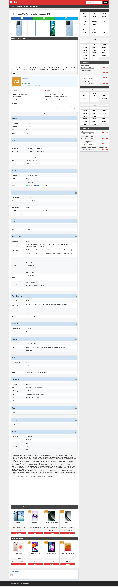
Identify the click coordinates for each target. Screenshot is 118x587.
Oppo (94, 35)
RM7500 (104, 42)
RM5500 (94, 50)
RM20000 (85, 118)
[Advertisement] (44, 54)
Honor (84, 27)
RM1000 (85, 42)
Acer (85, 93)
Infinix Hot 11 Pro (85, 81)
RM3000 (85, 53)
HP (94, 95)
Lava (94, 16)
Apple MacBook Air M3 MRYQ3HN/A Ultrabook (94, 147)
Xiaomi (104, 32)
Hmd (85, 24)
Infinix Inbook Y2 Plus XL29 (88, 136)
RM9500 (104, 55)
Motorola (94, 21)
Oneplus (94, 32)
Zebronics (104, 98)
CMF (85, 19)
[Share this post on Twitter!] (66, 19)
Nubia (94, 29)
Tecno (104, 27)
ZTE (104, 35)
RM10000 (85, 108)
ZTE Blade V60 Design (87, 70)
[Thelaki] (19, 3)
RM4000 (85, 58)
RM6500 (94, 55)
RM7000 (94, 58)
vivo (104, 29)
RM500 (13, 73)
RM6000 (94, 53)
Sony (104, 21)
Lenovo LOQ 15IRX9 (86, 142)
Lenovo (94, 19)
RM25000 (85, 124)
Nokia (94, 24)
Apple (84, 13)
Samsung (104, 19)
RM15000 (85, 113)
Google (85, 21)
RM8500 (104, 50)
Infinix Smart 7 (85, 76)
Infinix (84, 32)
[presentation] (77, 28)
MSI (104, 93)
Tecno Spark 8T (85, 65)
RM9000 (104, 53)
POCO (104, 13)
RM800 (104, 44)
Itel (94, 13)
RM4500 (94, 42)
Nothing (94, 27)
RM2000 (85, 47)
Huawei (85, 29)
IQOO (84, 35)
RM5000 (94, 47)
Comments (15, 571)
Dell (85, 101)
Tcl (104, 24)
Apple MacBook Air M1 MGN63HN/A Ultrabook (94, 131)
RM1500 (85, 44)
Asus (84, 16)
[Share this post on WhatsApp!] (44, 19)
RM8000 (104, 47)
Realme (104, 16)
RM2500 (85, 50)
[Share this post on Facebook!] (22, 19)
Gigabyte (94, 93)
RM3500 (85, 55)
